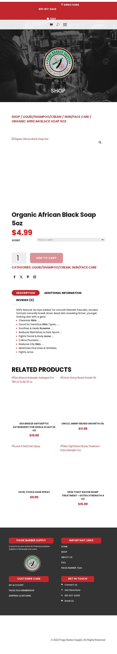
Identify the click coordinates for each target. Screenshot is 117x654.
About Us (66, 557)
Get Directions (72, 590)
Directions (71, 5)
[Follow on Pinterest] (28, 277)
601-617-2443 (72, 595)
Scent (16, 240)
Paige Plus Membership (21, 590)
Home (64, 546)
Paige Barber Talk (71, 567)
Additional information (62, 293)
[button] (100, 142)
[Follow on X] (21, 277)
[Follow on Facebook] (14, 277)
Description (25, 293)
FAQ (63, 562)
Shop (16, 117)
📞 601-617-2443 (45, 9)
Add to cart (46, 258)
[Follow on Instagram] (34, 277)
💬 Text (51, 19)
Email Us (69, 600)
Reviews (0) (25, 300)
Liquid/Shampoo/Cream (42, 117)
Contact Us (71, 584)
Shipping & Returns (20, 595)
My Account (16, 585)
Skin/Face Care (76, 117)
